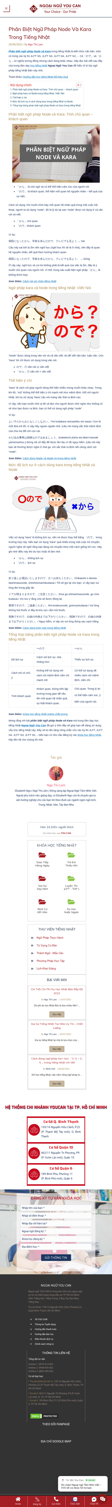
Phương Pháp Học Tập (51, 961)
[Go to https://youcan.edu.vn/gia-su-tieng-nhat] (42, 883)
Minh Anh (51, 1069)
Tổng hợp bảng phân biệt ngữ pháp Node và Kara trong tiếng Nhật (47, 105)
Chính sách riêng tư (44, 1344)
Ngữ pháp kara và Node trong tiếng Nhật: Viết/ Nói (38, 93)
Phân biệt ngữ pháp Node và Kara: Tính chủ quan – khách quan (45, 89)
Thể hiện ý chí (20, 97)
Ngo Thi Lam (50, 999)
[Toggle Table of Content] (77, 85)
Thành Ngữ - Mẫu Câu (50, 953)
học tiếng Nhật (38, 65)
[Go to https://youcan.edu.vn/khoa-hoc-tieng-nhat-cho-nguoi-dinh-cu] (42, 906)
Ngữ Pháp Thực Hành (50, 937)
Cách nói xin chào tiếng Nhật (39, 281)
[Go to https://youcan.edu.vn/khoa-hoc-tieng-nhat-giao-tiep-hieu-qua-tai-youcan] (42, 859)
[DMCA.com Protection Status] (44, 1415)
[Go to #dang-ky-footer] (37, 1501)
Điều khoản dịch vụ (44, 1339)
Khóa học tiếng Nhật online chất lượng (45, 714)
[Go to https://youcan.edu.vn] (18, 1501)
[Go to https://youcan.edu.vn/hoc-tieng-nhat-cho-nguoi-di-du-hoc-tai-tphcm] (71, 906)
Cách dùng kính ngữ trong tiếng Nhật (44, 627)
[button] (56, 1014)
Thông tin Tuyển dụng (45, 1324)
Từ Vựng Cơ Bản (47, 945)
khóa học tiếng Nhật (89, 735)
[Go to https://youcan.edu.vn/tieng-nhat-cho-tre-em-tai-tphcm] (71, 859)
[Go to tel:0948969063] (56, 1501)
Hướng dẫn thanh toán (45, 1329)
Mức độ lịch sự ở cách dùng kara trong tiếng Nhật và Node (43, 101)
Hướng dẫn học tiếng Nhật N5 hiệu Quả (45, 76)
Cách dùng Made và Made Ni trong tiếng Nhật (49, 458)
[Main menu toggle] (6, 8)
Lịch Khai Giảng (46, 968)
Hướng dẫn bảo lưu (44, 1334)
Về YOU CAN (41, 1319)
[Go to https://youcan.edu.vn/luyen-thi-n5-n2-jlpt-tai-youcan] (71, 883)
